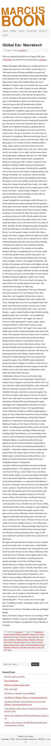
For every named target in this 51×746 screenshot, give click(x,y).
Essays (21, 31)
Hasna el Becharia (21, 637)
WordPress (41, 739)
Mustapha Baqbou (19, 642)
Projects (43, 31)
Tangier (22, 645)
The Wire (8, 60)
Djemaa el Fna (34, 634)
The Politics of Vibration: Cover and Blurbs (19, 693)
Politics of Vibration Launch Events (17, 685)
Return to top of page (25, 736)
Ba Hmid (12, 634)
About (5, 31)
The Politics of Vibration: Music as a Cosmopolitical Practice (25, 697)
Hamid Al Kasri (9, 637)
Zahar (9, 650)
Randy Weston (14, 645)
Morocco (40, 639)
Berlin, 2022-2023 (10, 689)
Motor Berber (8, 642)
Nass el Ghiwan (31, 642)
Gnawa (42, 634)
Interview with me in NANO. (14, 677)
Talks (5, 35)
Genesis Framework (29, 739)
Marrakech (32, 639)
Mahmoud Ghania (22, 639)
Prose (18, 739)
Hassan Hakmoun (33, 637)
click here (42, 60)
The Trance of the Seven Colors (30, 647)
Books (13, 31)
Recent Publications (11, 681)
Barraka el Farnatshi (22, 634)
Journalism (32, 31)
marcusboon (23, 50)
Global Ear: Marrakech (22, 45)
